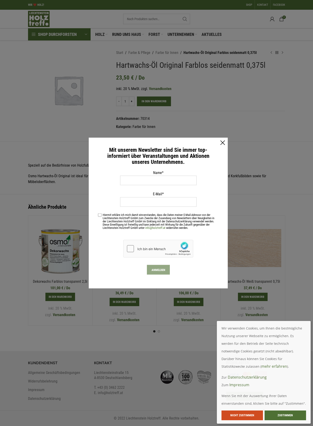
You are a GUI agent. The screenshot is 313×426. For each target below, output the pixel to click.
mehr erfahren (274, 366)
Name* (158, 172)
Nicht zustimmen (242, 415)
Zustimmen (285, 415)
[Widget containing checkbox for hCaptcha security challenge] (158, 249)
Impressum (239, 384)
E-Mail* (158, 194)
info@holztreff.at (155, 228)
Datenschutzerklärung (247, 377)
